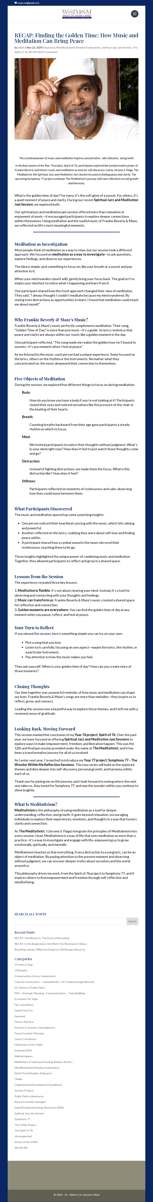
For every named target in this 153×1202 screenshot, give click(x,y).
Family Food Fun (24, 1010)
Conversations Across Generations (35, 976)
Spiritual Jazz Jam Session (117, 47)
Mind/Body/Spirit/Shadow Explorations (78, 47)
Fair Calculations (24, 1004)
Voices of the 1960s (26, 1141)
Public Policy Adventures (29, 1096)
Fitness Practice (24, 1021)
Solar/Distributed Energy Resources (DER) (39, 1107)
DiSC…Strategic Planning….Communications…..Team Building (50, 993)
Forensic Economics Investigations (35, 1027)
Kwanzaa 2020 (23, 1050)
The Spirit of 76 (24, 1130)
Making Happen (24, 1056)
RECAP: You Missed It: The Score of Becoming (42, 938)
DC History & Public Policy (30, 987)
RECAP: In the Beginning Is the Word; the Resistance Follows (51, 943)
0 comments (50, 51)
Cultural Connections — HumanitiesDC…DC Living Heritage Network (54, 981)
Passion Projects (24, 1090)
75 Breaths (21, 970)
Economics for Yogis (26, 998)
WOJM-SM (34, 51)
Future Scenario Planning (29, 1033)
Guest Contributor (26, 1039)
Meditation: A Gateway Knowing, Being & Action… (44, 1061)
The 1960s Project (25, 1124)
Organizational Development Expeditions (38, 1084)
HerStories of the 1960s (29, 1044)
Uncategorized (23, 1136)
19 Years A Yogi (24, 964)
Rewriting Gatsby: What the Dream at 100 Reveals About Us (50, 949)
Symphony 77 (22, 1119)
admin (21, 47)
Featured (49, 47)
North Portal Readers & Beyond (33, 1073)
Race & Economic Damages (30, 1101)
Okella (18, 1079)
